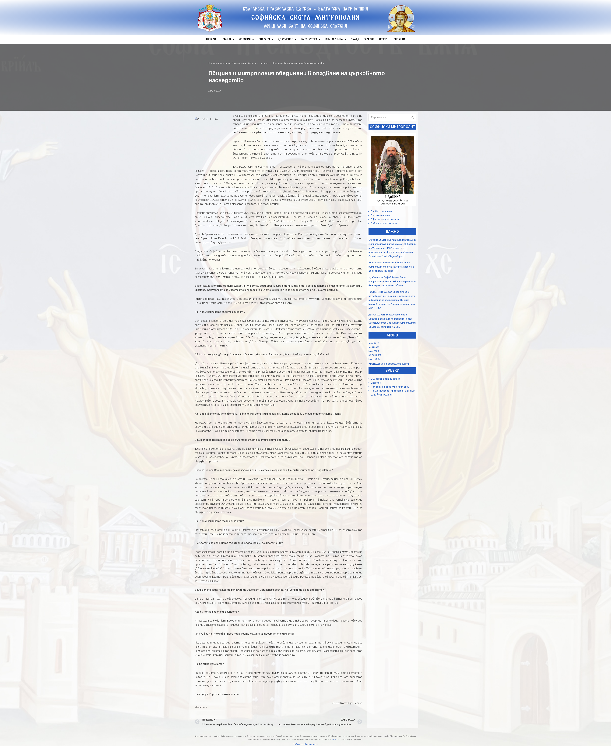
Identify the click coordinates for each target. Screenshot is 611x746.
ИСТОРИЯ (245, 39)
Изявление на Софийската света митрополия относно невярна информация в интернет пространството (392, 281)
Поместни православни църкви (390, 386)
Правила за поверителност (305, 744)
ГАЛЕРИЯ (369, 39)
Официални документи (385, 219)
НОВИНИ (226, 39)
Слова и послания (381, 211)
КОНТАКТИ (398, 39)
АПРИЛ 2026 (375, 355)
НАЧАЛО (211, 39)
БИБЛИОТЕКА (309, 39)
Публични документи (384, 223)
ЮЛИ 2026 (374, 343)
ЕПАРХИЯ (264, 39)
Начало (211, 63)
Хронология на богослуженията (389, 363)
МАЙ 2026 (374, 351)
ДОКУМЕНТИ (285, 39)
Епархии (376, 382)
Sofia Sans (336, 739)
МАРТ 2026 (374, 359)
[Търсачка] (412, 117)
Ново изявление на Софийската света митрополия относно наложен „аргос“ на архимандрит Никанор (391, 266)
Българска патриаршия (385, 378)
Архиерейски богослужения (232, 63)
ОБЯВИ (383, 39)
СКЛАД (355, 39)
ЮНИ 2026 (374, 347)
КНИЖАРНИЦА (334, 39)
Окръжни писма (380, 215)
